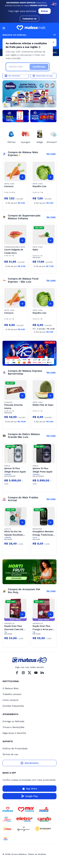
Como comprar (11, 700)
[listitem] (29, 93)
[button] (15, 171)
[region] (29, 93)
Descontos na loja (44, 76)
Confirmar (39, 66)
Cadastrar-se (29, 18)
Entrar (44, 11)
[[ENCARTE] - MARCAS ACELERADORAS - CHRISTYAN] (29, 353)
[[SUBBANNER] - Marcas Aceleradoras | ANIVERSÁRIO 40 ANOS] (16, 116)
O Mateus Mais (10, 688)
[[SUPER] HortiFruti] (29, 571)
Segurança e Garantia (14, 733)
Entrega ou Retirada (13, 721)
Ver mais (51, 153)
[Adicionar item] (22, 177)
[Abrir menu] (4, 28)
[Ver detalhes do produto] (15, 171)
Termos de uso (10, 754)
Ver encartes (14, 76)
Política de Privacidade (15, 748)
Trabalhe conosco (12, 694)
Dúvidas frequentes (13, 706)
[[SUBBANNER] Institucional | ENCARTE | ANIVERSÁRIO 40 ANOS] (43, 116)
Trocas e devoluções (13, 727)
